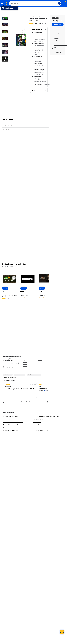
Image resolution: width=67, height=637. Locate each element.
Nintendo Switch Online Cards (41, 430)
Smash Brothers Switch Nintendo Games (13, 422)
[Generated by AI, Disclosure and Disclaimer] (49, 84)
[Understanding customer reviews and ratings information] (18, 363)
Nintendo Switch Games (39, 424)
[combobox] (35, 3)
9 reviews (11, 360)
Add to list (58, 52)
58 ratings (41, 23)
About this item (7, 120)
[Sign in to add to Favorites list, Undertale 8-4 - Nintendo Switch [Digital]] (33, 272)
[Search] (59, 3)
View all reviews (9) (25, 402)
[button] (20, 38)
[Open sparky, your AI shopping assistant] (61, 631)
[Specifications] (47, 130)
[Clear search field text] (57, 3)
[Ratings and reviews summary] (47, 355)
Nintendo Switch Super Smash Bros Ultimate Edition (46, 416)
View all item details (37, 84)
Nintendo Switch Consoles (40, 427)
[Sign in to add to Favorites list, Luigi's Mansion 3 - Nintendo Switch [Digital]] (23, 32)
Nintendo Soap (37, 422)
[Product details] (47, 125)
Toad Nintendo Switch (8, 419)
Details (62, 48)
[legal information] (61, 20)
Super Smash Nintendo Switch (10, 416)
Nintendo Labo (6, 427)
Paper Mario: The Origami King (10, 430)
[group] (36, 23)
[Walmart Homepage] (6, 3)
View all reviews (9, 367)
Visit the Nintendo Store (34, 16)
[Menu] (2, 3)
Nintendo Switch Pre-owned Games (11, 424)
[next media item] (23, 37)
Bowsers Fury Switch (38, 419)
